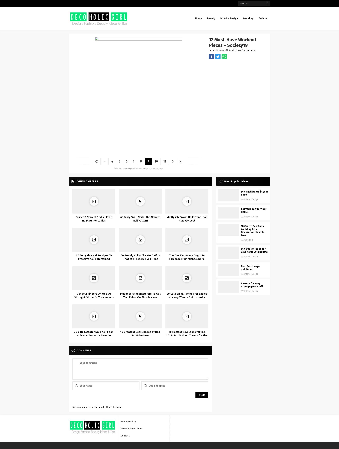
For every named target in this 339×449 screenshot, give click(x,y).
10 (156, 161)
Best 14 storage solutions (250, 268)
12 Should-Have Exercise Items (240, 50)
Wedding (248, 240)
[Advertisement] (238, 84)
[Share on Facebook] (211, 56)
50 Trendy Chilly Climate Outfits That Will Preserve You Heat (140, 257)
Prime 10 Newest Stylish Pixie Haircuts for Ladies (94, 218)
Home (211, 50)
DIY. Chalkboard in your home (254, 193)
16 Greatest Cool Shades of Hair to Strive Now (140, 333)
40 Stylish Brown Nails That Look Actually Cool (186, 218)
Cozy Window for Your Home (253, 211)
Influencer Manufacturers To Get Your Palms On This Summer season (140, 297)
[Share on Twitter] (224, 56)
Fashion (220, 50)
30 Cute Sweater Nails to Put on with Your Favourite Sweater (94, 333)
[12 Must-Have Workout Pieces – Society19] (138, 154)
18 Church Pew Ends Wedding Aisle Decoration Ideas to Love (252, 231)
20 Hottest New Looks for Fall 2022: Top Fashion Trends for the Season (186, 335)
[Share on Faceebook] (218, 56)
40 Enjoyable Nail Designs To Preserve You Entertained (94, 257)
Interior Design (251, 199)
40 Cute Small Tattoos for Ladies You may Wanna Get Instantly (186, 295)
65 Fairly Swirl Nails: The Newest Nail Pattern (140, 218)
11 (164, 161)
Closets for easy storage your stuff (252, 285)
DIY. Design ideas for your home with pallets (254, 250)
